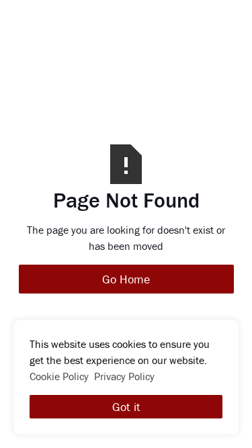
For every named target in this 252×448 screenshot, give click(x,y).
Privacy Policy (124, 376)
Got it (126, 406)
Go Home (126, 279)
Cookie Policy (59, 376)
